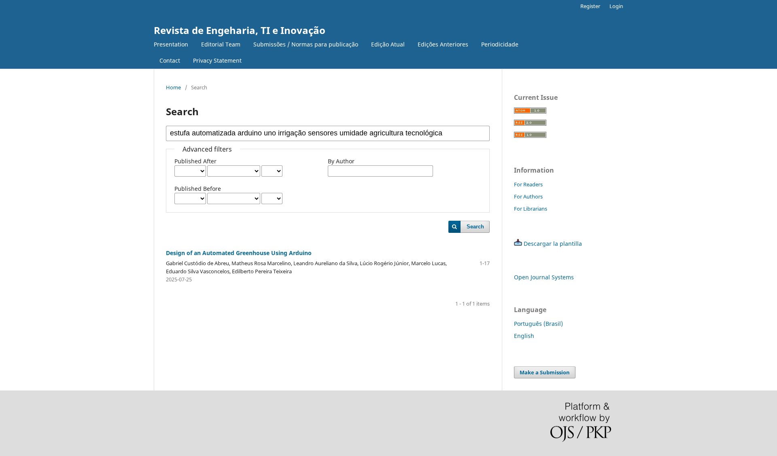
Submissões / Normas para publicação (305, 44)
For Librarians (530, 208)
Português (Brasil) (538, 323)
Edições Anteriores (443, 44)
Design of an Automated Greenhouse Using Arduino (239, 253)
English (524, 336)
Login (616, 6)
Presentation (171, 44)
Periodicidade (499, 44)
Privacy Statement (217, 60)
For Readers (528, 184)
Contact (169, 60)
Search (475, 227)
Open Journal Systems (544, 277)
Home (173, 87)
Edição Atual (388, 44)
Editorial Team (220, 44)
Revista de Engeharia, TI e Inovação (239, 30)
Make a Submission (545, 372)
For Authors (528, 196)
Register (590, 6)
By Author (341, 161)
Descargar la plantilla (553, 243)
